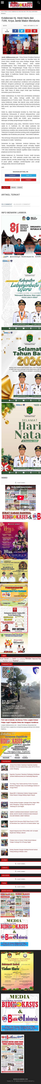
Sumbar (5, 661)
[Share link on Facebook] (15, 31)
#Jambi (20, 187)
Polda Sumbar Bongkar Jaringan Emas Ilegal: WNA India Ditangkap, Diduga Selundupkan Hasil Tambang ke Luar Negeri (24, 804)
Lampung (22, 658)
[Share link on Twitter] (22, 31)
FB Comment (6, 204)
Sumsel (10, 661)
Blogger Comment (22, 204)
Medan (28, 658)
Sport (1, 661)
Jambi (14, 658)
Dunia (10, 658)
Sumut (15, 661)
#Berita (13, 187)
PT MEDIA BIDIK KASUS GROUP (23, 1081)
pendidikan (22, 661)
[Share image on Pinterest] (34, 31)
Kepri (17, 658)
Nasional (35, 658)
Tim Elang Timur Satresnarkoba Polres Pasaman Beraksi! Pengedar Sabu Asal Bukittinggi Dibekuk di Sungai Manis (24, 785)
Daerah (6, 658)
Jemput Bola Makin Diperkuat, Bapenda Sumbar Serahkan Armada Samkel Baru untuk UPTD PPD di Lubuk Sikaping (24, 766)
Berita (5, 25)
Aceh (1, 658)
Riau (39, 658)
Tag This (5, 187)
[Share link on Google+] (28, 31)
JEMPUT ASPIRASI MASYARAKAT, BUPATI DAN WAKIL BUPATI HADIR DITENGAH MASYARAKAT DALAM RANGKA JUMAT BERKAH (24, 814)
